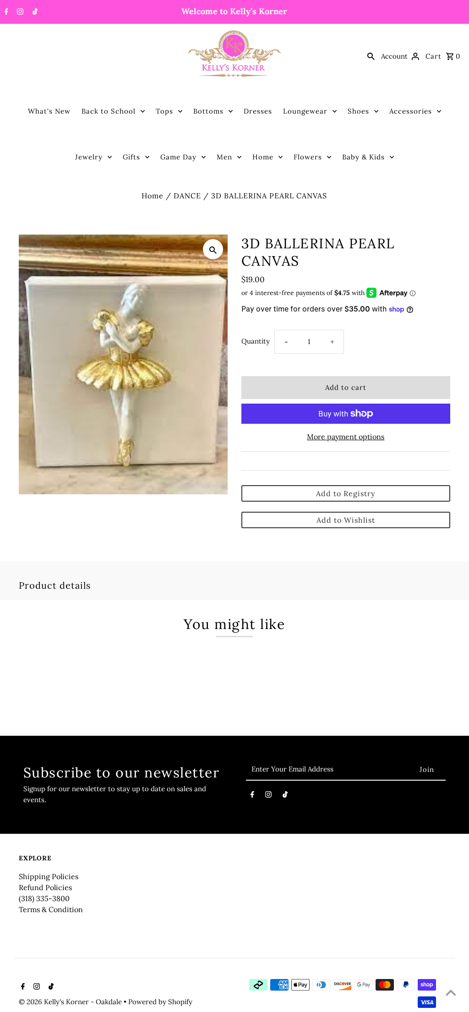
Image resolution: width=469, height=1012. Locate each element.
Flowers (308, 157)
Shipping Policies (48, 876)
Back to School (109, 111)
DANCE (187, 195)
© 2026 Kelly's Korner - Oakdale (71, 1001)
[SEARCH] (371, 56)
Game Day (178, 157)
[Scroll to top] (451, 994)
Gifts (131, 157)
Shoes (358, 111)
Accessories (410, 111)
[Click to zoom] (213, 249)
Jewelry (89, 157)
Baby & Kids (363, 157)
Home (262, 157)
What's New (49, 111)
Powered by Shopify (160, 1001)
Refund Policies (45, 887)
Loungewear (305, 111)
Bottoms (208, 111)
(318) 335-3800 (44, 898)
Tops (164, 111)
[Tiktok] (34, 12)
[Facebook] (5, 12)
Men (224, 157)
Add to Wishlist (345, 520)
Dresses (258, 111)
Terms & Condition (51, 909)
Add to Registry (345, 493)
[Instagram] (19, 12)
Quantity (255, 341)
